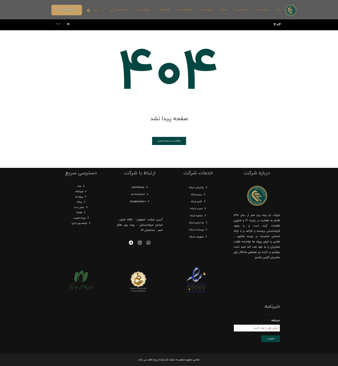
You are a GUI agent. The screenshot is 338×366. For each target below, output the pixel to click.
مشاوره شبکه (196, 215)
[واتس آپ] (102, 10)
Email (79, 212)
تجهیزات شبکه (196, 236)
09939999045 (137, 187)
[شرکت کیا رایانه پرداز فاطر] (291, 10)
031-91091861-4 (138, 194)
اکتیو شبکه (196, 201)
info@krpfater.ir (138, 201)
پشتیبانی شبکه (196, 187)
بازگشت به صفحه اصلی (169, 141)
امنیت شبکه (196, 208)
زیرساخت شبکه (196, 229)
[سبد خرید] (111, 10)
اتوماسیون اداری (79, 223)
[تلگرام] (88, 10)
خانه (79, 186)
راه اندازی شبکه (196, 222)
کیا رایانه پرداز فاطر (261, 215)
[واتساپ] (148, 242)
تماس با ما (79, 207)
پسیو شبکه (196, 194)
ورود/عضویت (79, 218)
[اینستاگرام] (95, 10)
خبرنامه (275, 320)
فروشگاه (79, 191)
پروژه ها (79, 196)
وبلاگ (79, 202)
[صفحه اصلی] (68, 24)
